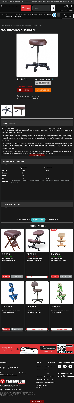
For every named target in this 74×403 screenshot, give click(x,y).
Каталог (50, 370)
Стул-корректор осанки (34, 258)
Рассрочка (27, 15)
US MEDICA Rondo (56, 312)
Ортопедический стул (33, 311)
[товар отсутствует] (53, 8)
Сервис (35, 15)
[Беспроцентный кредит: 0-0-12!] (52, 79)
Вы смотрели (37, 402)
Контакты (42, 15)
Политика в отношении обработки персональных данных (13, 374)
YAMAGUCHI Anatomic (34, 260)
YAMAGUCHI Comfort (8, 260)
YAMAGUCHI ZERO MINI (58, 260)
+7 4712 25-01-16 (67, 7)
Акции (2, 15)
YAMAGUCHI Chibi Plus (34, 312)
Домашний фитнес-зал (67, 15)
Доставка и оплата (18, 15)
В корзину (7, 276)
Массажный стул (7, 258)
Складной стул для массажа (11, 311)
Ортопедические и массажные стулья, (22, 181)
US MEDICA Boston (8, 312)
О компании (9, 15)
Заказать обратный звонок (66, 10)
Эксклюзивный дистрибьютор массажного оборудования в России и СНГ (53, 2)
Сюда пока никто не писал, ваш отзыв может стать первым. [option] (37, 219)
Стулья (16, 182)
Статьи (49, 15)
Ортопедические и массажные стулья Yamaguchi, (49, 181)
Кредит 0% (51, 376)
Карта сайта (51, 382)
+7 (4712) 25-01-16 (9, 367)
